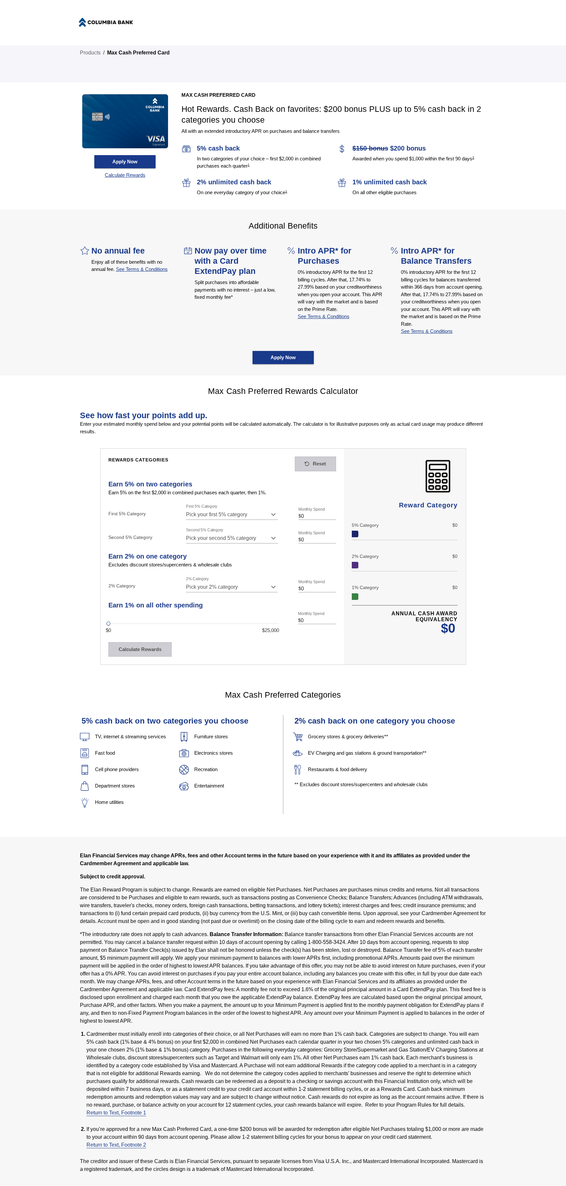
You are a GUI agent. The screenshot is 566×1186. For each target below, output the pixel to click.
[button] (125, 175)
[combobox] (232, 514)
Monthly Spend (311, 509)
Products (90, 52)
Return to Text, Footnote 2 (116, 1145)
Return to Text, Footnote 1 (116, 1112)
